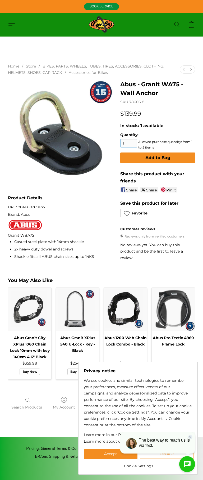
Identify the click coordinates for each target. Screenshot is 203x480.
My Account (64, 407)
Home (13, 66)
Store (31, 66)
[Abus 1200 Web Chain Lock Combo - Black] (125, 309)
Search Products (26, 407)
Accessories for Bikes (88, 72)
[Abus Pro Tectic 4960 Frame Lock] (173, 309)
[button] (101, 6)
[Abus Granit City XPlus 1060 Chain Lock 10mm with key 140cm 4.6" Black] (29, 309)
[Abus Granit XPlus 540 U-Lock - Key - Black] (77, 309)
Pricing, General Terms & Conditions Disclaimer (68, 448)
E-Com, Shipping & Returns (59, 456)
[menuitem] (183, 69)
